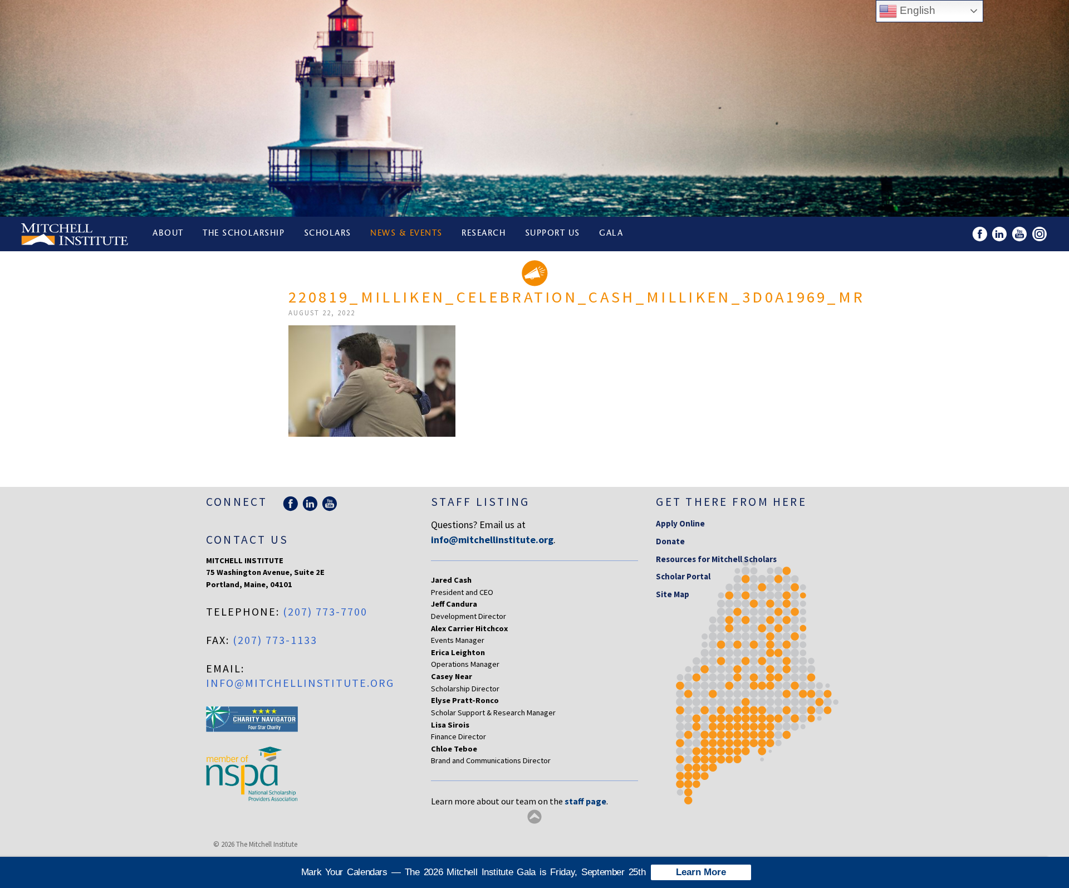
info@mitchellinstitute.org (300, 683)
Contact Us (247, 539)
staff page (585, 801)
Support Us (552, 234)
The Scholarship (244, 234)
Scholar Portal (683, 576)
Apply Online (680, 523)
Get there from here (731, 501)
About (168, 234)
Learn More (701, 872)
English (916, 10)
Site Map (672, 594)
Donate (670, 541)
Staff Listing (480, 501)
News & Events (406, 234)
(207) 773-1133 (275, 640)
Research (484, 234)
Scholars (327, 234)
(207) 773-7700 (325, 611)
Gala (611, 234)
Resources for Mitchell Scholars (716, 559)
